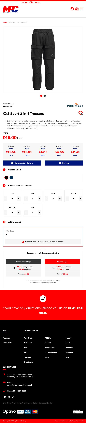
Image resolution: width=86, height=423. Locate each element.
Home (5, 22)
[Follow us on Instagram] (13, 397)
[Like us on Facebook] (5, 397)
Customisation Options (23, 163)
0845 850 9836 (19, 391)
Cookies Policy (21, 403)
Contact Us (7, 342)
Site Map (49, 403)
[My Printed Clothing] (23, 9)
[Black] (6, 177)
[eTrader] (78, 412)
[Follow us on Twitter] (9, 397)
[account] (72, 8)
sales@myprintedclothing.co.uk (19, 385)
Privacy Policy (11, 403)
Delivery (65, 163)
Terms (4, 403)
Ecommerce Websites (61, 421)
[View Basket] (76, 8)
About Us (6, 338)
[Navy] (11, 177)
